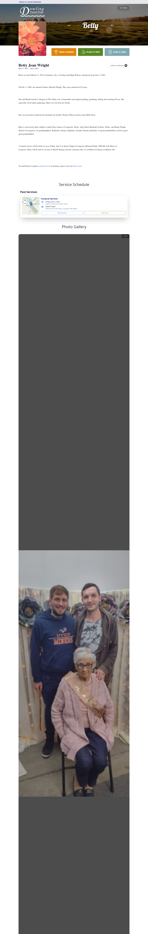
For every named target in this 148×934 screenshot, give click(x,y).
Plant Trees (105, 213)
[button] (30, 203)
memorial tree (44, 166)
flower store (77, 166)
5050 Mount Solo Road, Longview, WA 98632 (61, 209)
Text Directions (62, 213)
